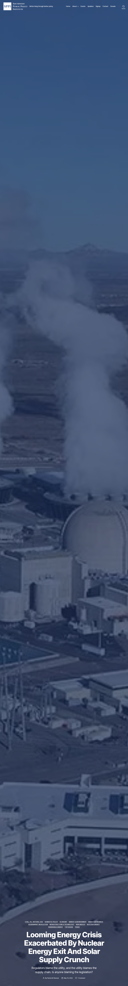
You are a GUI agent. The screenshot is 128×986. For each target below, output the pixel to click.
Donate (113, 6)
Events (83, 6)
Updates (91, 6)
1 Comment (81, 978)
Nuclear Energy (93, 924)
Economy (63, 922)
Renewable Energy (55, 927)
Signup (98, 6)
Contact (105, 6)
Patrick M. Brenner (53, 978)
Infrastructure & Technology (62, 924)
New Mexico (80, 924)
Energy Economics (95, 922)
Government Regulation (38, 924)
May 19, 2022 (68, 978)
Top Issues (69, 927)
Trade (77, 927)
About (74, 6)
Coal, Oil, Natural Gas (34, 922)
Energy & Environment (78, 922)
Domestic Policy (51, 922)
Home (68, 6)
